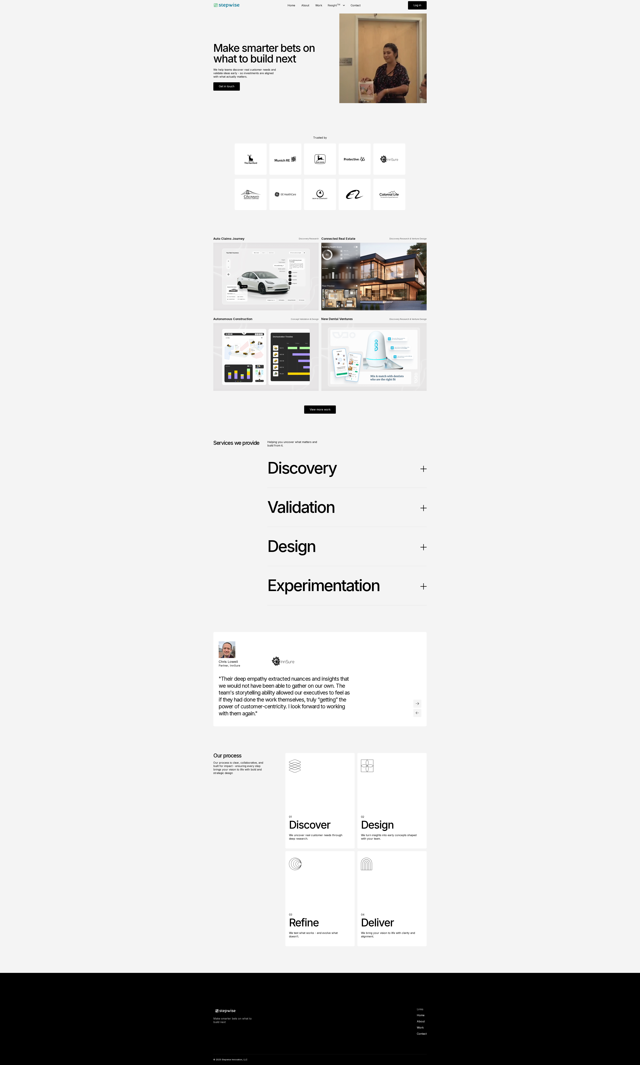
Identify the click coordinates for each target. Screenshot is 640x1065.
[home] (226, 5)
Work (318, 5)
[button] (336, 5)
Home (291, 5)
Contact (355, 5)
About (305, 5)
